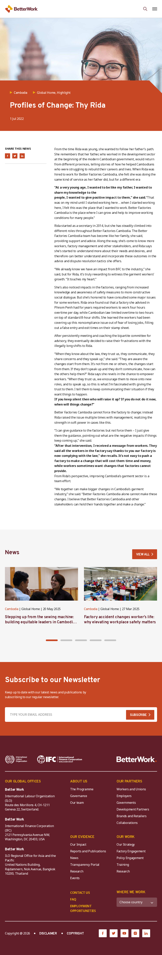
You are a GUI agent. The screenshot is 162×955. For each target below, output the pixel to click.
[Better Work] (136, 759)
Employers (124, 796)
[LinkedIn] (146, 933)
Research (76, 871)
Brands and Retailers (132, 816)
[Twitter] (114, 933)
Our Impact (78, 844)
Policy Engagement (131, 858)
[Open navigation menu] (154, 8)
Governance (78, 796)
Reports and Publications (88, 851)
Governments (126, 802)
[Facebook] (103, 933)
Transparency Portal (84, 864)
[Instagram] (135, 933)
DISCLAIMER (48, 934)
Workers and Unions (131, 789)
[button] (52, 640)
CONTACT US (80, 892)
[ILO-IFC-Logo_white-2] (16, 759)
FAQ (73, 899)
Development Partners (133, 809)
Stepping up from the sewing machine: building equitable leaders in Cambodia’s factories (41, 622)
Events (75, 878)
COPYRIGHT (75, 934)
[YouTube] (124, 933)
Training (123, 864)
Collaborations (127, 823)
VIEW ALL (143, 555)
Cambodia (11, 609)
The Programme (81, 789)
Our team (77, 802)
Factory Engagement (131, 851)
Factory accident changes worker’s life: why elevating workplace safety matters (120, 620)
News (74, 858)
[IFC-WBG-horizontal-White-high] (59, 759)
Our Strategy (126, 844)
